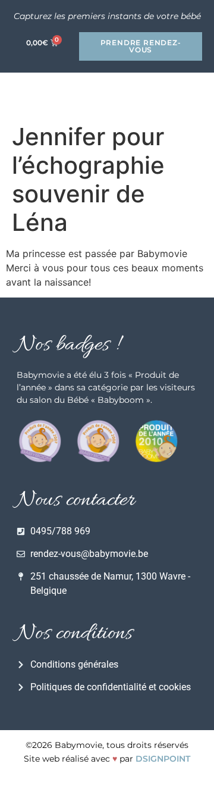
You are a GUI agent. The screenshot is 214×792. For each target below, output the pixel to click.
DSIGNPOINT (163, 758)
